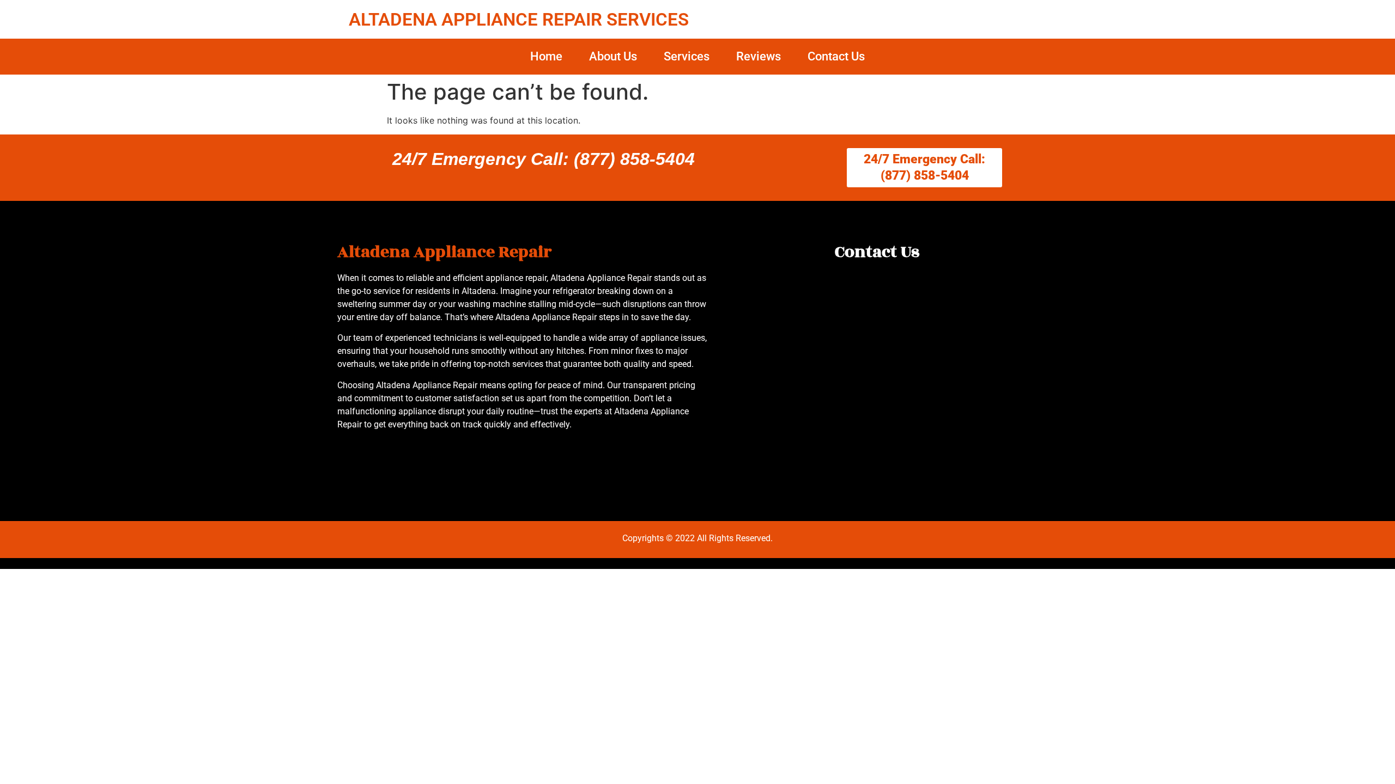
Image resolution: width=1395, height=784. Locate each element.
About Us (613, 56)
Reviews (758, 56)
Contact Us (836, 56)
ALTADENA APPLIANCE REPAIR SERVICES (519, 19)
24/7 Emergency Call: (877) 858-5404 (543, 159)
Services (686, 56)
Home (546, 56)
